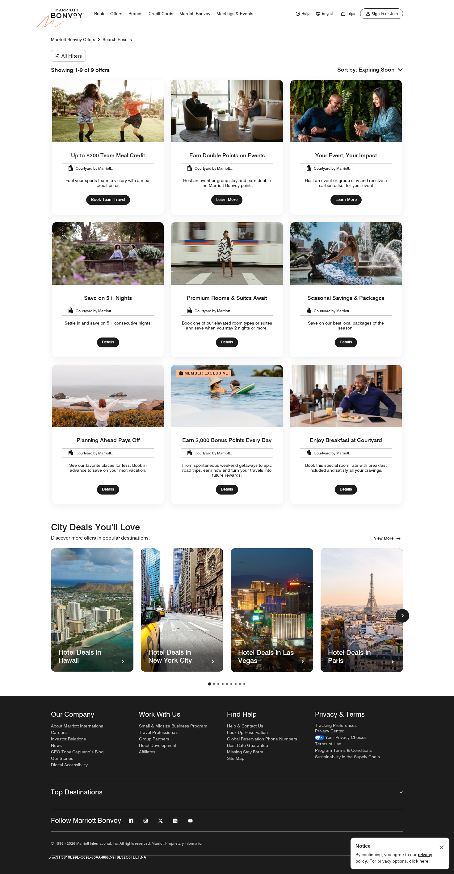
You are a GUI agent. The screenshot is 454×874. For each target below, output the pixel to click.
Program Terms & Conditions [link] (343, 750)
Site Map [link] (235, 758)
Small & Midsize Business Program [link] (173, 725)
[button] (381, 70)
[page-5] (227, 684)
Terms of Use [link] (328, 743)
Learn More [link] (227, 199)
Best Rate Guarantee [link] (247, 745)
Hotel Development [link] (157, 745)
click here (418, 861)
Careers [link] (59, 732)
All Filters (71, 56)
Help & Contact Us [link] (245, 725)
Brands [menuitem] (135, 13)
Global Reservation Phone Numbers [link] (262, 738)
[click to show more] (402, 616)
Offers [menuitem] (116, 13)
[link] (301, 13)
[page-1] (210, 684)
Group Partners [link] (154, 738)
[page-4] (223, 684)
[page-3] (218, 684)
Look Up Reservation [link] (247, 732)
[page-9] (244, 684)
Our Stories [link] (62, 758)
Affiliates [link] (147, 751)
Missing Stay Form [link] (245, 751)
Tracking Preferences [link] (336, 725)
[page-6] (231, 684)
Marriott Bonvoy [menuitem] (194, 13)
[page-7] (236, 684)
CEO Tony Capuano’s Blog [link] (77, 751)
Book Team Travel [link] (108, 199)
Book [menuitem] (99, 13)
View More (383, 538)
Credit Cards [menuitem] (161, 13)
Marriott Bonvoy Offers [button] (73, 39)
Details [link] (108, 341)
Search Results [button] (117, 39)
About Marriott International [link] (77, 725)
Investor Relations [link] (68, 738)
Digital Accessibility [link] (69, 764)
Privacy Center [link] (329, 730)
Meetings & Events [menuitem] (234, 13)
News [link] (56, 745)
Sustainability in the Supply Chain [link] (347, 756)
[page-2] (214, 684)
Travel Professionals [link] (159, 732)
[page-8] (240, 684)
